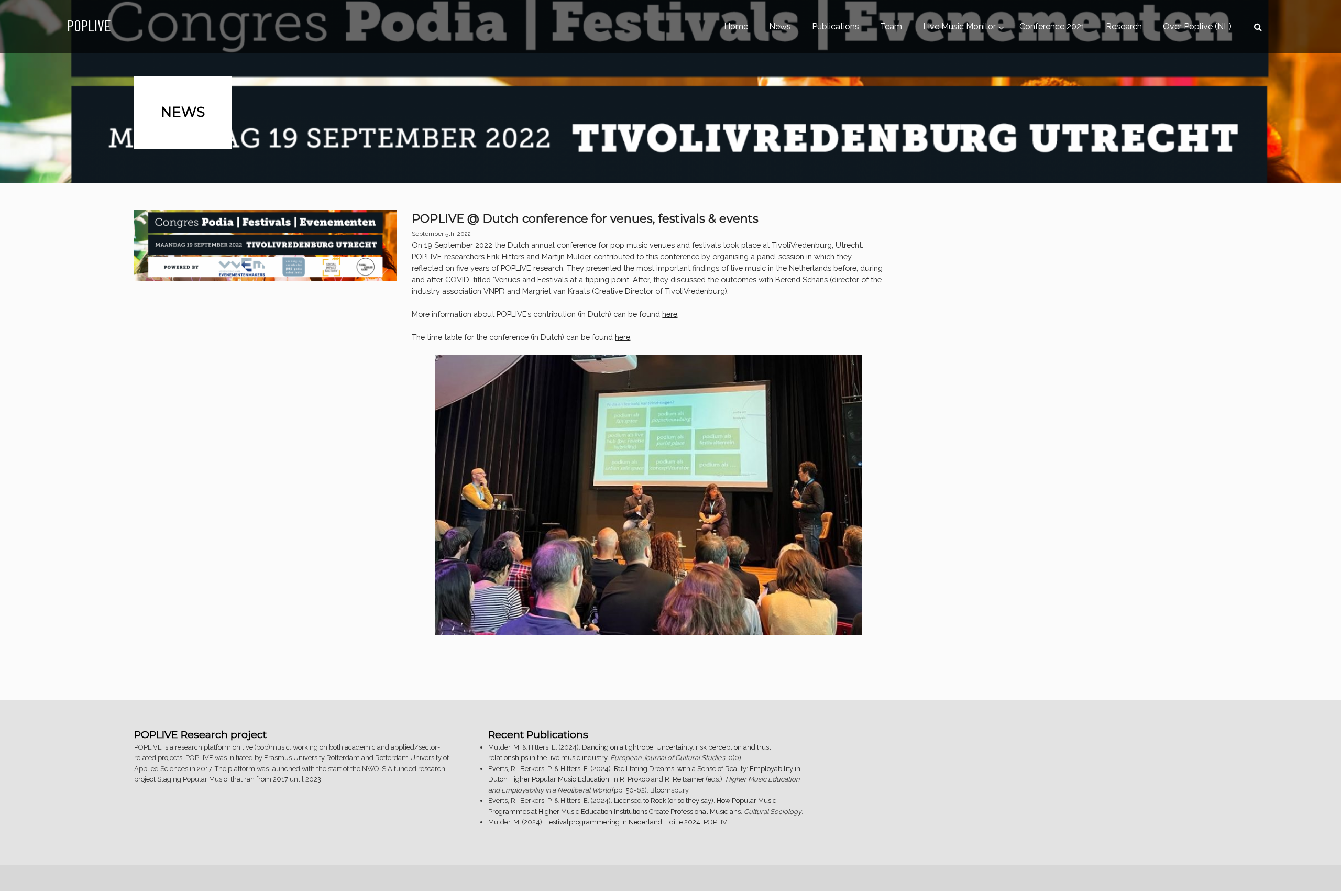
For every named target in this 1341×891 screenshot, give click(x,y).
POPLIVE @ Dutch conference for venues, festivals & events (585, 219)
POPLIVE (89, 25)
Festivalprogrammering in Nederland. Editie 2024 (622, 822)
